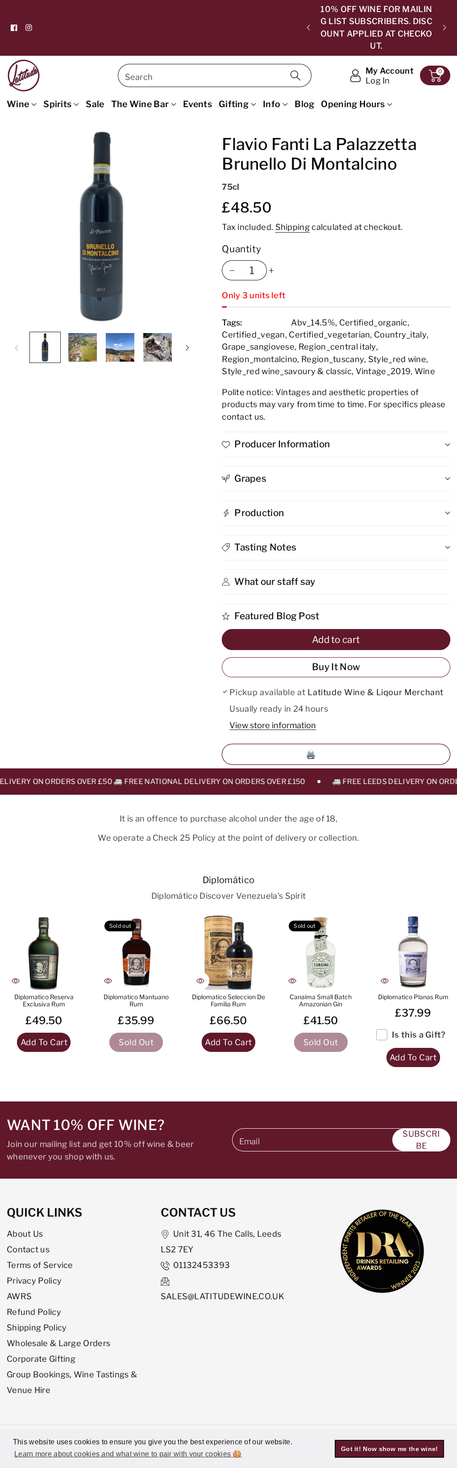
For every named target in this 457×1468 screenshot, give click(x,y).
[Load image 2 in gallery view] (82, 347)
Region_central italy (337, 346)
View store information (272, 725)
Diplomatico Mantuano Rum (136, 1000)
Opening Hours (353, 104)
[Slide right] (187, 347)
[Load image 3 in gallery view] (120, 347)
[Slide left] (16, 347)
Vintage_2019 (383, 371)
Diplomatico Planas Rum (413, 997)
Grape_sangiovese (258, 346)
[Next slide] (444, 28)
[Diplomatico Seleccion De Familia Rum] (228, 952)
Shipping (292, 227)
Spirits (57, 104)
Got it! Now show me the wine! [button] (389, 1448)
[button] (435, 75)
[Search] (295, 75)
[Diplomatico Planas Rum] (413, 952)
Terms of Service (40, 1265)
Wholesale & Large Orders (58, 1343)
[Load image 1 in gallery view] (45, 347)
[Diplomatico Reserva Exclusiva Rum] (44, 952)
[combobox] (215, 75)
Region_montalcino (259, 359)
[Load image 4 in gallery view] (157, 347)
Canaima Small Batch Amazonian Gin (321, 1000)
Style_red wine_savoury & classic (287, 371)
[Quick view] (16, 981)
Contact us (28, 1249)
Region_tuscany (332, 359)
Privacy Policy (34, 1280)
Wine (18, 104)
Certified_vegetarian (329, 334)
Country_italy (400, 334)
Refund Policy (34, 1312)
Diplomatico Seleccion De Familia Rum (228, 1000)
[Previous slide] (308, 28)
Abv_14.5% (313, 322)
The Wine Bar (140, 104)
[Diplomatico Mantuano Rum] (136, 952)
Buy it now (336, 666)
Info (271, 104)
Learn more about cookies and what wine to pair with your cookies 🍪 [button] (128, 1454)
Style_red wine (397, 359)
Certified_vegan (253, 334)
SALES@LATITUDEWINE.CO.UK (222, 1296)
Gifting (234, 104)
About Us (25, 1234)
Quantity (241, 248)
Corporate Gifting (41, 1359)
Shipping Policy (37, 1327)
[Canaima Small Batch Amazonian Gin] (320, 952)
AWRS (19, 1296)
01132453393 (201, 1265)
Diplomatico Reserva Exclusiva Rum (44, 1000)
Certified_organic (373, 322)
